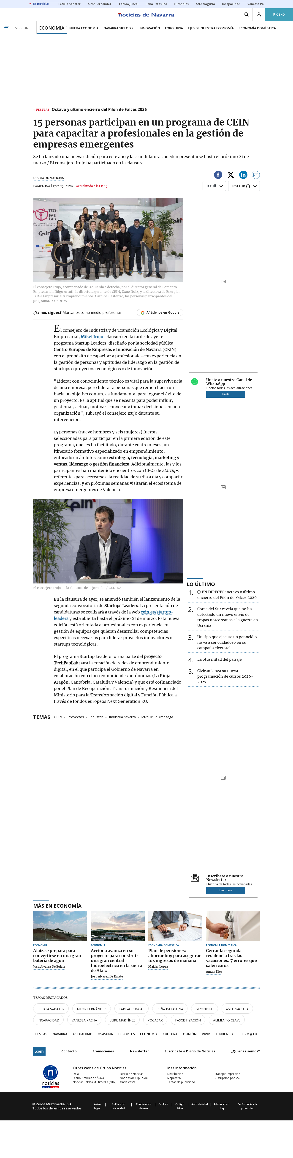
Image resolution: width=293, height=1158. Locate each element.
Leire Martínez (122, 1020)
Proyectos (76, 717)
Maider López (158, 967)
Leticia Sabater (51, 1009)
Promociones (103, 1051)
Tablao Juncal (131, 1009)
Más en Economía (57, 905)
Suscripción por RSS (227, 1078)
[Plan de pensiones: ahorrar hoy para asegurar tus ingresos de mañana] (175, 926)
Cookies (163, 1104)
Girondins (204, 1009)
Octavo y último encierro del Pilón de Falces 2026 (99, 109)
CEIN (58, 717)
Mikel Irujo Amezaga (157, 717)
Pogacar (155, 1020)
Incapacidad (48, 1020)
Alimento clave (226, 1020)
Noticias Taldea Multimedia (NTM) (94, 1082)
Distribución (175, 1074)
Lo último (201, 583)
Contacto (69, 1051)
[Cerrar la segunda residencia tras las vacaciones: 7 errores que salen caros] (233, 926)
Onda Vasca (128, 1082)
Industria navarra (122, 717)
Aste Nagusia (237, 1009)
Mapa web (174, 1078)
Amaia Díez (214, 972)
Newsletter (139, 1051)
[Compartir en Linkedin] (243, 175)
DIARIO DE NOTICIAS (48, 178)
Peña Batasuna (170, 1009)
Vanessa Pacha (84, 1020)
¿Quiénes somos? (245, 1051)
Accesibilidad (199, 1104)
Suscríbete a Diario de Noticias (190, 1051)
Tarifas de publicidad (181, 1082)
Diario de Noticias (131, 1074)
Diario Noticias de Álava (88, 1078)
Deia (76, 1074)
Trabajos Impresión (227, 1074)
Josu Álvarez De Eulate (49, 967)
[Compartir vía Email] (256, 175)
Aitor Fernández (91, 1009)
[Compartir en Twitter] (231, 175)
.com (39, 1051)
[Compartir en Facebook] (218, 175)
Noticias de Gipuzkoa (134, 1078)
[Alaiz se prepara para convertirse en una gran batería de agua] (60, 926)
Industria (96, 717)
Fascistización (188, 1020)
